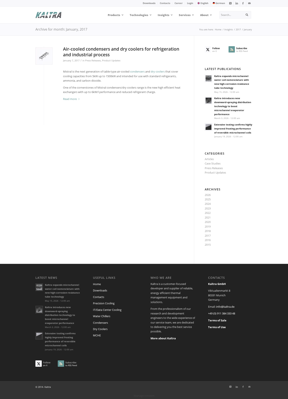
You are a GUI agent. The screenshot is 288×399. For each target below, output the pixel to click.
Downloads (149, 3)
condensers (137, 71)
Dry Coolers (100, 329)
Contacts (165, 3)
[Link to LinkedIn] (237, 3)
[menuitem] (149, 3)
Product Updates (111, 60)
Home (97, 284)
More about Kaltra (163, 338)
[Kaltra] (53, 15)
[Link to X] (230, 3)
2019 (208, 226)
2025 (208, 199)
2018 (208, 231)
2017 (208, 235)
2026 (208, 195)
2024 (208, 204)
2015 (208, 245)
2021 (208, 217)
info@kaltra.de (225, 307)
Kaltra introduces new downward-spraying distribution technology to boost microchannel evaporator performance (232, 106)
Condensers (100, 323)
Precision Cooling (103, 303)
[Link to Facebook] (243, 3)
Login (190, 3)
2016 (208, 240)
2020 (208, 222)
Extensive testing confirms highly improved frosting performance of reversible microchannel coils (233, 128)
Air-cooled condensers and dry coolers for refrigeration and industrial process (121, 52)
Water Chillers (101, 316)
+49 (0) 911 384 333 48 (221, 313)
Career (179, 3)
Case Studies (213, 163)
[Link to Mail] (249, 3)
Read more (70, 99)
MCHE (97, 335)
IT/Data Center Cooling (107, 310)
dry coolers (158, 71)
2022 (208, 213)
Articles (209, 159)
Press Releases (93, 60)
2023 (208, 208)
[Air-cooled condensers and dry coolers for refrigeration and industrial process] (43, 56)
